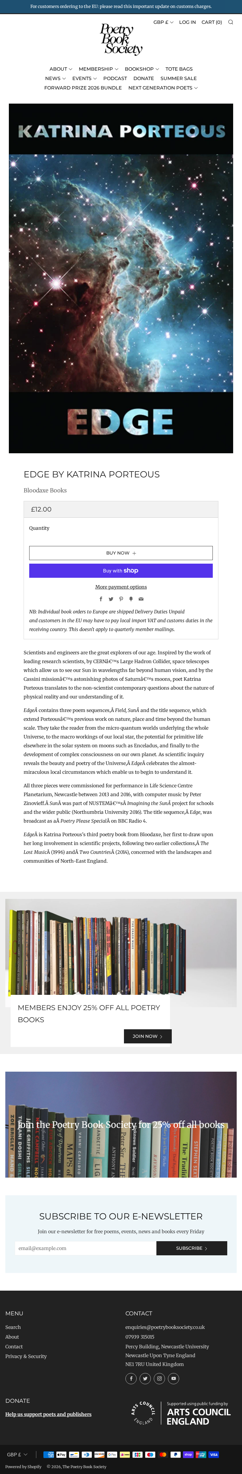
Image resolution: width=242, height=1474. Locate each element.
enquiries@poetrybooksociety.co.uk (165, 1327)
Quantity (39, 528)
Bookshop (139, 69)
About (58, 69)
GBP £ (160, 22)
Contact (14, 1346)
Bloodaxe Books (45, 490)
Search (13, 1327)
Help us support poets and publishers (48, 1414)
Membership (96, 69)
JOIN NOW (145, 1036)
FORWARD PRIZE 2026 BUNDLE (83, 88)
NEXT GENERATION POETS (160, 88)
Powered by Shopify (23, 1466)
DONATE (143, 78)
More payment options (121, 587)
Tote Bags (179, 69)
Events (81, 78)
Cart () (212, 22)
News (52, 78)
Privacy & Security (26, 1356)
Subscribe (189, 1248)
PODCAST (115, 78)
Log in (187, 22)
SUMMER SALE (179, 78)
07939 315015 (139, 1337)
